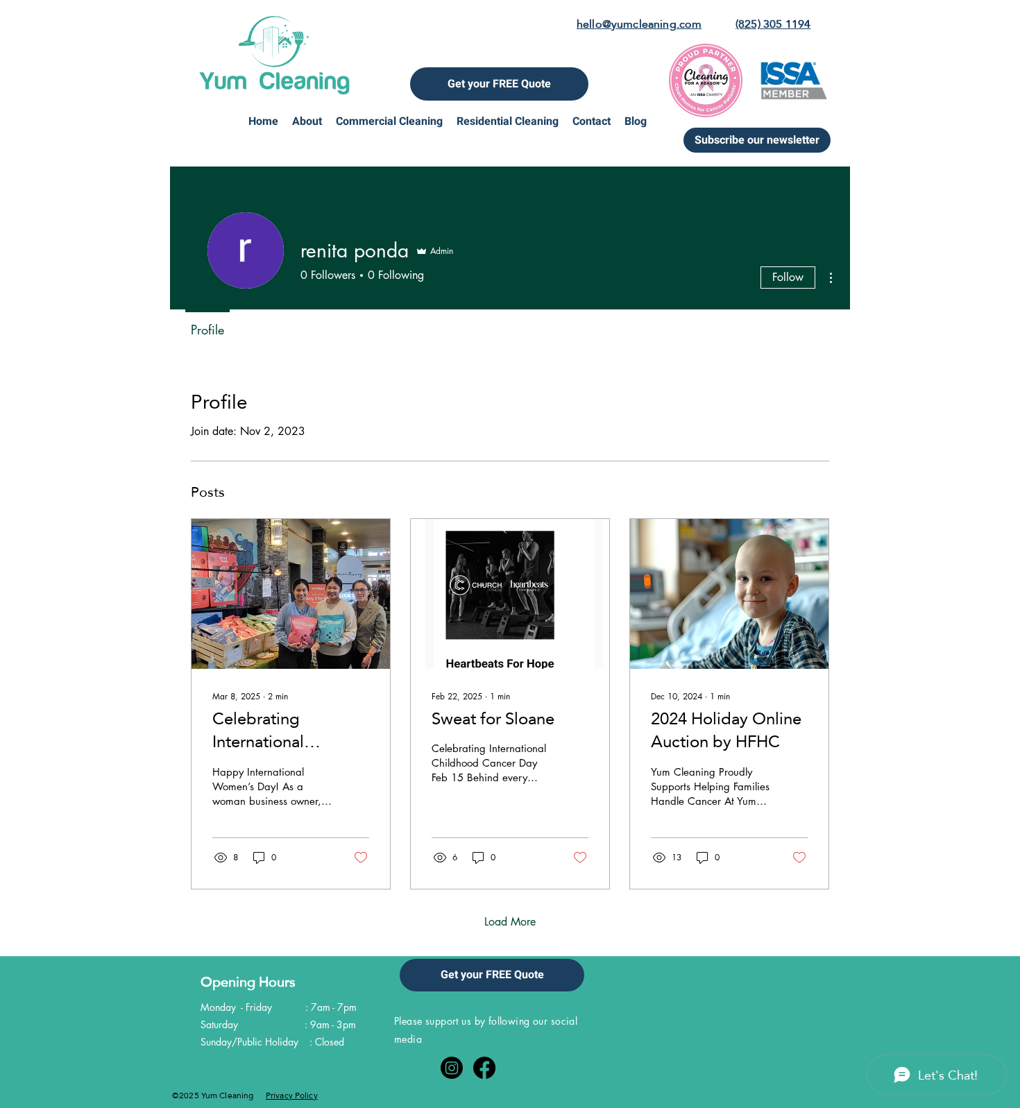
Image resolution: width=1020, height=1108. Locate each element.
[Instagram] (452, 1068)
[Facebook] (484, 1068)
